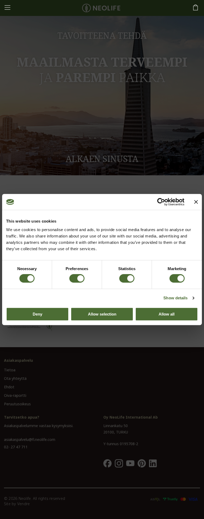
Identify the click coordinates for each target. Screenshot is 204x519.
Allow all (167, 314)
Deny (37, 314)
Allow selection (102, 314)
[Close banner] (196, 202)
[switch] (76, 278)
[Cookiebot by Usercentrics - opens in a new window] (161, 202)
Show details (175, 298)
